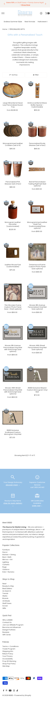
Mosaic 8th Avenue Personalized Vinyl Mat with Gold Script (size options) (12, 348)
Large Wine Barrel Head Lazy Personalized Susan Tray (13, 105)
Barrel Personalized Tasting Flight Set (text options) (37, 184)
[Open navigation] (3, 13)
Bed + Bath (6, 557)
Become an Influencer (11, 627)
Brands (5, 598)
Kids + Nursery (8, 572)
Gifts (4, 608)
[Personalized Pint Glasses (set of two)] (12, 169)
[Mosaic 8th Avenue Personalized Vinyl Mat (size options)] (37, 292)
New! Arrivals (30, 21)
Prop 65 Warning (9, 661)
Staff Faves (6, 603)
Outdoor (5, 569)
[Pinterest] (6, 691)
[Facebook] (3, 691)
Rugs (4, 567)
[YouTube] (10, 691)
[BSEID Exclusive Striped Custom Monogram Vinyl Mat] (37, 375)
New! (4, 584)
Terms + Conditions (10, 646)
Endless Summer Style (13, 21)
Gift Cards (6, 635)
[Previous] (4, 3)
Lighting (5, 562)
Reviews (5, 632)
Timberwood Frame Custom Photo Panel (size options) (37, 267)
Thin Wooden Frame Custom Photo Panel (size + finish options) (13, 307)
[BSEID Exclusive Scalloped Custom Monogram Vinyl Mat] (12, 417)
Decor (5, 552)
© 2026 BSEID (7, 695)
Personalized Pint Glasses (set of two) (13, 183)
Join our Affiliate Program (12, 625)
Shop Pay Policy (9, 664)
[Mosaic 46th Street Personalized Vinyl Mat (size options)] (37, 333)
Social (5, 606)
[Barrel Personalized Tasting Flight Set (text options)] (37, 169)
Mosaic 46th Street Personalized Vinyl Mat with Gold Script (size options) (12, 391)
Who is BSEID (7, 620)
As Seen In (6, 591)
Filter (37, 75)
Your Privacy (7, 656)
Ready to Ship (8, 586)
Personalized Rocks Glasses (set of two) (37, 144)
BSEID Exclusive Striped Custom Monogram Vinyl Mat (37, 390)
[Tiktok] (17, 691)
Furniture (6, 550)
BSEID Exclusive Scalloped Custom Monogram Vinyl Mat (12, 432)
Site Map (6, 666)
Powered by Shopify (22, 695)
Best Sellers (7, 588)
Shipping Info (7, 651)
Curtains (5, 564)
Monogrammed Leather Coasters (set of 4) (13, 144)
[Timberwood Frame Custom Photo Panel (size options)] (37, 252)
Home (4, 29)
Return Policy (7, 654)
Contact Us (7, 622)
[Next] (45, 3)
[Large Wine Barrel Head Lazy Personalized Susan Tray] (12, 90)
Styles (4, 596)
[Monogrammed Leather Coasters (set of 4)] (12, 130)
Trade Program (8, 649)
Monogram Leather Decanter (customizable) (13, 224)
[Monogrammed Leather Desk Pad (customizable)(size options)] (37, 209)
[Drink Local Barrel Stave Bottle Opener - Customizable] (37, 90)
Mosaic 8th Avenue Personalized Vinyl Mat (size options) (37, 307)
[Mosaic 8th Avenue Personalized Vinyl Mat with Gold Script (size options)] (12, 333)
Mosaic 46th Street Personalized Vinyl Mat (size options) (37, 347)
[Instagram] (14, 691)
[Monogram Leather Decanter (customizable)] (12, 209)
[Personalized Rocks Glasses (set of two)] (37, 130)
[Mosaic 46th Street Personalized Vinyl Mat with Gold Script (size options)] (12, 375)
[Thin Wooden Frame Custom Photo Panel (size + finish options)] (12, 292)
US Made (6, 601)
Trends (5, 593)
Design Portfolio (9, 630)
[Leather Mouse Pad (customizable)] (12, 252)
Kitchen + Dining (9, 555)
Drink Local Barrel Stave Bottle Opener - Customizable (37, 105)
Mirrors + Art (7, 559)
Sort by (14, 75)
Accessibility (7, 659)
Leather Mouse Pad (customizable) (13, 266)
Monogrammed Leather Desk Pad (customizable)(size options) (37, 225)
